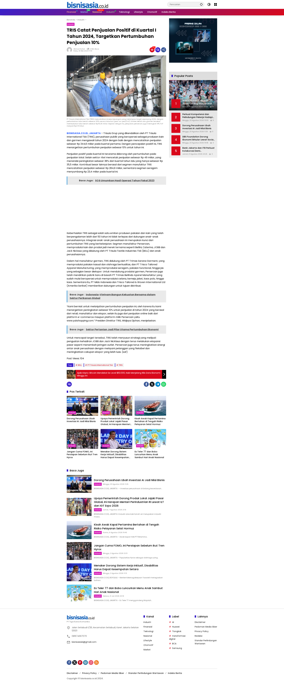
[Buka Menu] (215, 4)
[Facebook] (146, 384)
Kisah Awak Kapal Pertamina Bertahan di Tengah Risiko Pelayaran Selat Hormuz (150, 421)
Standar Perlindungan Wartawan (146, 673)
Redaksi (198, 635)
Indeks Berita (175, 673)
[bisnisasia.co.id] (87, 4)
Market (147, 649)
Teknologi (148, 631)
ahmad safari (79, 49)
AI (173, 622)
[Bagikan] (163, 49)
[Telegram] (157, 384)
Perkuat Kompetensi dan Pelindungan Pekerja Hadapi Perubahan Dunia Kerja (197, 116)
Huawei (176, 626)
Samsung (177, 648)
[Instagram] (91, 662)
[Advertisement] (116, 207)
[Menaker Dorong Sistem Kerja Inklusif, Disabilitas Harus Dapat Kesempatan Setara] (116, 439)
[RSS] (96, 662)
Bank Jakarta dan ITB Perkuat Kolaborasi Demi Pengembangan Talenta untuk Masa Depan (198, 149)
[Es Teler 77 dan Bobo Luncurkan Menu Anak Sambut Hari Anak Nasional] (150, 439)
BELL (80, 365)
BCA (174, 643)
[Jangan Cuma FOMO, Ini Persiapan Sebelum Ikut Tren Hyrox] (82, 439)
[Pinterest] (80, 662)
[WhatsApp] (163, 384)
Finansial (147, 626)
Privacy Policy (202, 631)
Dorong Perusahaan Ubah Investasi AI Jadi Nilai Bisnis (81, 420)
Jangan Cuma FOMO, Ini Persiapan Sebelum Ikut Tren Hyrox (82, 454)
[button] (201, 4)
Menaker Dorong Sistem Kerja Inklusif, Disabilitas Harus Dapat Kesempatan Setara (115, 454)
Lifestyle (147, 640)
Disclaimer (200, 622)
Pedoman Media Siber (206, 626)
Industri (70, 24)
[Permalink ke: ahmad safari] (70, 49)
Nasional (147, 635)
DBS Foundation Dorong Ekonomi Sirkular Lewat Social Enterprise (198, 138)
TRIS (121, 365)
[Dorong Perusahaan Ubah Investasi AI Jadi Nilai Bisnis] (82, 406)
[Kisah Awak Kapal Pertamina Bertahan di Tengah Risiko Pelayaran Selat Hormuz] (150, 406)
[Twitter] (152, 384)
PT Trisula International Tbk (100, 365)
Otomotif (148, 645)
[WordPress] (85, 662)
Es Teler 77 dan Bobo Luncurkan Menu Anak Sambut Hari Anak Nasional (149, 454)
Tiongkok (176, 631)
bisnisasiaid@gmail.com (84, 641)
